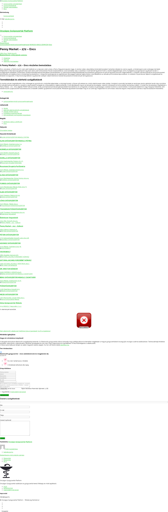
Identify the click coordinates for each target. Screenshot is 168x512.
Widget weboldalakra (10, 7)
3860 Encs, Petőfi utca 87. (8, 53)
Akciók (6, 108)
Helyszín (6, 60)
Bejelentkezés (4, 43)
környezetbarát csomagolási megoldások (17, 115)
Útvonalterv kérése (6, 130)
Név (1, 405)
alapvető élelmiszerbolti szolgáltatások (16, 110)
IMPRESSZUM (8, 488)
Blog (5, 9)
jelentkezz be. (64, 345)
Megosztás (7, 458)
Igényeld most (4, 395)
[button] (84, 511)
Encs (50, 45)
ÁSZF (5, 486)
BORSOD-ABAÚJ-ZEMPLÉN (39, 45)
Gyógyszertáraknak (10, 5)
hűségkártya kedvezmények (13, 113)
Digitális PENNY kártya (11, 112)
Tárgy (2, 415)
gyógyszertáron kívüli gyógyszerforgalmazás (14, 45)
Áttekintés (7, 58)
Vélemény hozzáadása (11, 61)
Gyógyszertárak (9, 16)
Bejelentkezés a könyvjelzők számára (12, 455)
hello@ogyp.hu (9, 19)
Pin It (5, 461)
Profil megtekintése (11, 449)
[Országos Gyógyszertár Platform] (11, 1)
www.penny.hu (8, 91)
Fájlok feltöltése (26, 388)
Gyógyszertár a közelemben (13, 4)
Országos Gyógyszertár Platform (16, 31)
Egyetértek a (14, 392)
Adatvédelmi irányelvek (18, 392)
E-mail (2, 410)
